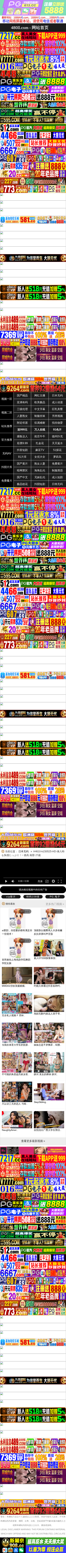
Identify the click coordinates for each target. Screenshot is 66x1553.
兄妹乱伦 (39, 477)
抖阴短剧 (39, 484)
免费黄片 (57, 463)
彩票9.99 (22, 443)
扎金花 (40, 443)
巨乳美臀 (57, 409)
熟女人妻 (39, 463)
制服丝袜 (39, 415)
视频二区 (6, 412)
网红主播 (39, 395)
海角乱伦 (39, 470)
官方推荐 (6, 439)
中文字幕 (39, 409)
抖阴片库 (6, 467)
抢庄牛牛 (39, 436)
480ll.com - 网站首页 (30, 27)
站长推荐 (6, 426)
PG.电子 (55, 896)
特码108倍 (33, 896)
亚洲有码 (22, 402)
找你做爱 (57, 422)
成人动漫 (57, 402)
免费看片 (6, 480)
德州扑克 (57, 436)
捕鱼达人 (22, 436)
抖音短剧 (22, 450)
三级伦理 (22, 409)
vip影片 (11, 896)
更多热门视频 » (55, 904)
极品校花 (22, 484)
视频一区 (6, 398)
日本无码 (57, 395)
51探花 (57, 450)
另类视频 (57, 415)
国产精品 (22, 395)
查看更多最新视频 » (33, 1141)
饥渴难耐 (39, 422)
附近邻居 (22, 422)
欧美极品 (39, 402)
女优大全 (39, 456)
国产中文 (22, 477)
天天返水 (57, 443)
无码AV (6, 453)
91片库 (22, 456)
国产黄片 (22, 463)
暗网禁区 (22, 470)
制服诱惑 (57, 470)
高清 (40, 881)
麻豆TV (39, 450)
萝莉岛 (57, 456)
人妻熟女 (22, 415)
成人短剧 (57, 477)
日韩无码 (57, 484)
